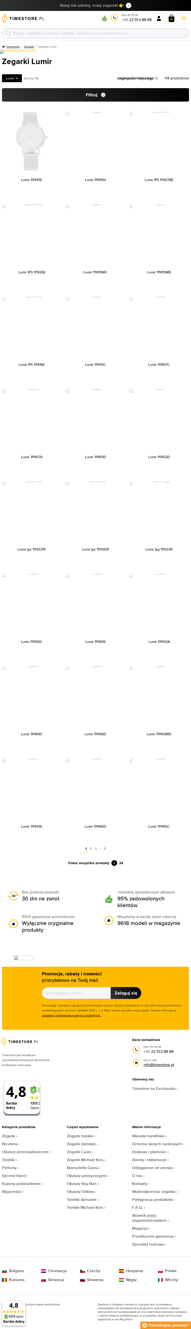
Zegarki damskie (81, 1144)
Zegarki (8, 1136)
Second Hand (14, 1176)
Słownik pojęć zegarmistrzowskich (149, 1218)
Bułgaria (16, 1270)
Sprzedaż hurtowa (148, 1244)
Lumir (10, 78)
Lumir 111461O (31, 734)
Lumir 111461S (95, 641)
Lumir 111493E (31, 826)
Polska (171, 1270)
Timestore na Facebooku (154, 1088)
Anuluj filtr (31, 78)
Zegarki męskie (80, 1136)
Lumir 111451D (95, 456)
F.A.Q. (137, 1207)
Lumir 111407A (32, 456)
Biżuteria (10, 1144)
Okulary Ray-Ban (81, 1183)
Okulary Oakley (80, 1191)
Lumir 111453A (159, 641)
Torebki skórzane (81, 1199)
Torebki (8, 1160)
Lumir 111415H (95, 179)
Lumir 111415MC (95, 272)
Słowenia (95, 1279)
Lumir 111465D (95, 826)
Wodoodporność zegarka (154, 1191)
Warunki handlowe (148, 1136)
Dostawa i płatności (149, 1152)
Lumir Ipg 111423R (159, 549)
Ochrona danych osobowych (157, 1144)
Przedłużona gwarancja (153, 1236)
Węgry (131, 1279)
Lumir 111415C (95, 364)
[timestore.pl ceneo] (18, 52)
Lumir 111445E (31, 179)
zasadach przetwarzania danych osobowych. (71, 1015)
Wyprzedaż (12, 1191)
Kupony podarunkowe (21, 1183)
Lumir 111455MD (159, 734)
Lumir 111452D (159, 456)
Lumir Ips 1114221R (32, 549)
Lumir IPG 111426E (32, 272)
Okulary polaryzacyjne (86, 1176)
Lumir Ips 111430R (95, 549)
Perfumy (9, 1168)
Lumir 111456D (95, 734)
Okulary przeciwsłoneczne (25, 1152)
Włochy (171, 1279)
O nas (137, 1176)
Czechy (93, 1270)
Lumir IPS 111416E (32, 364)
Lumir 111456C (32, 641)
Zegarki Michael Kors (85, 1160)
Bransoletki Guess (82, 1168)
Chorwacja (57, 1270)
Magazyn (140, 1228)
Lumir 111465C (159, 826)
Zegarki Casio (79, 1152)
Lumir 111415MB (159, 272)
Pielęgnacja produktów (152, 1199)
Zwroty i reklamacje (149, 1160)
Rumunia (17, 1279)
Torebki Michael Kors (85, 1207)
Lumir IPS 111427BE (159, 179)
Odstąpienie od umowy (152, 1168)
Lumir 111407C (159, 364)
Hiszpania (134, 1270)
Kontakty (139, 1183)
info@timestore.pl (158, 1065)
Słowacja (56, 1279)
